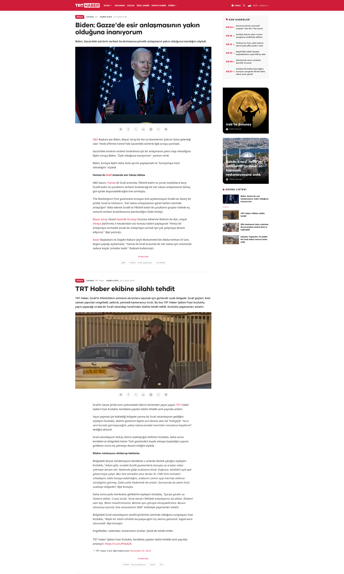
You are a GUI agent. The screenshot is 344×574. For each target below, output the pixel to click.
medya (97, 223)
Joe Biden (161, 262)
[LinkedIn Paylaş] (143, 129)
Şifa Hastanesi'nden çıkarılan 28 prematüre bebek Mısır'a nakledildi (254, 227)
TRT (178, 405)
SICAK (107, 6)
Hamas (111, 182)
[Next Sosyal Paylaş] (120, 129)
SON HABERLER (239, 20)
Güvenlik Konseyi (126, 219)
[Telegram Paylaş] (151, 129)
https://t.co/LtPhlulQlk (118, 544)
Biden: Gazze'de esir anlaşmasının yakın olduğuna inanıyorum (254, 199)
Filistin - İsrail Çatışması (141, 262)
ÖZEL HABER (143, 6)
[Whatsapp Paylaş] (158, 129)
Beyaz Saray (100, 219)
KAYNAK (90, 17)
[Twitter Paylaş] (136, 129)
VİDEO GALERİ (235, 179)
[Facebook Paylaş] (128, 129)
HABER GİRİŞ (106, 17)
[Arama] (245, 5)
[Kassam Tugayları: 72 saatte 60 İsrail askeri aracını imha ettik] (231, 239)
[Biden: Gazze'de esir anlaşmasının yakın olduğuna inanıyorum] (231, 199)
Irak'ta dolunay (238, 124)
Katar (96, 239)
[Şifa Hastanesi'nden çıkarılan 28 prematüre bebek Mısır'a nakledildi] (231, 227)
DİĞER (171, 6)
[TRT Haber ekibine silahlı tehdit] (231, 215)
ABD (95, 139)
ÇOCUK (130, 6)
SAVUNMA (120, 6)
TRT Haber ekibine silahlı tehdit (253, 215)
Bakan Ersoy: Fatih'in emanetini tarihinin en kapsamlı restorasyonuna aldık (244, 168)
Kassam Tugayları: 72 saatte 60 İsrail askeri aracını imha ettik (254, 239)
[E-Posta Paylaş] (166, 129)
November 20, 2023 (140, 550)
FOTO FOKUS (235, 129)
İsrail (109, 175)
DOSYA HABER (159, 6)
